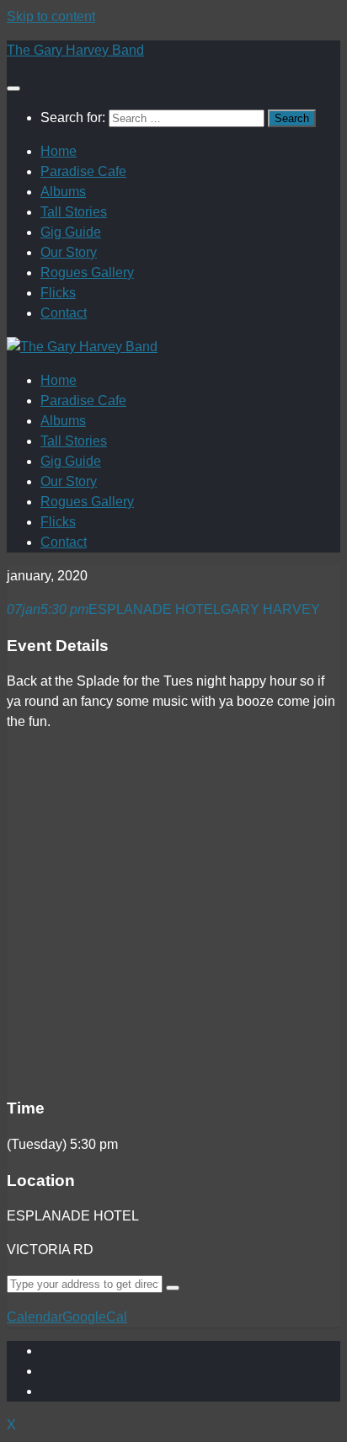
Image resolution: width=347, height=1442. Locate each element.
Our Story (68, 252)
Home (58, 151)
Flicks (58, 293)
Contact (63, 313)
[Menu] (13, 88)
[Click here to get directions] (172, 1287)
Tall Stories (73, 212)
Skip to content (51, 16)
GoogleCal (94, 1317)
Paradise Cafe (83, 171)
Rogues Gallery (87, 272)
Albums (63, 191)
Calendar (34, 1317)
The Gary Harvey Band (75, 50)
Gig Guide (70, 232)
